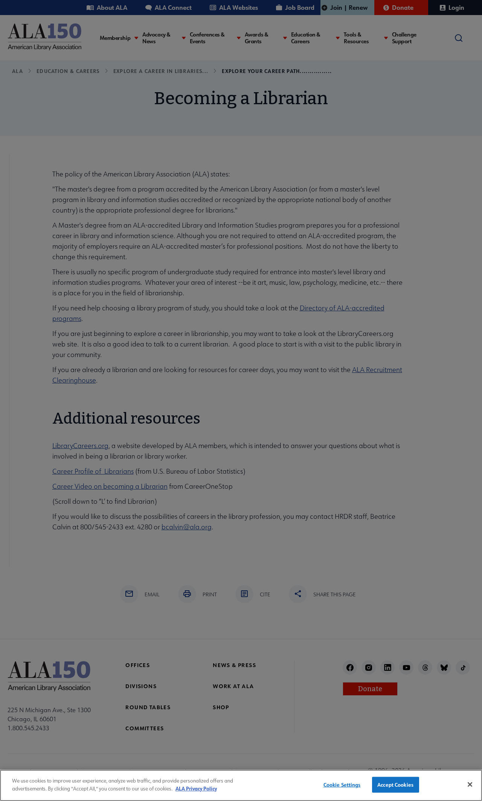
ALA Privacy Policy (196, 788)
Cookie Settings (342, 784)
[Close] (470, 784)
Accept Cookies (395, 784)
